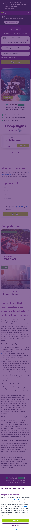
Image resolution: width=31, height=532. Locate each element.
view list (24, 506)
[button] (15, 529)
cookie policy (16, 500)
